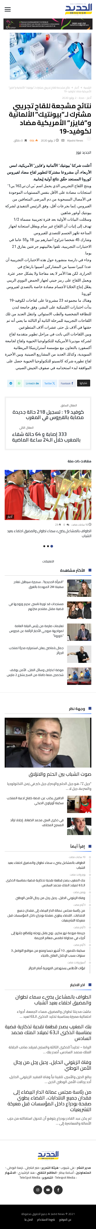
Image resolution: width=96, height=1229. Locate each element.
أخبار (77, 87)
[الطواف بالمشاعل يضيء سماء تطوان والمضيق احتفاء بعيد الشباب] (48, 495)
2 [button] (48, 546)
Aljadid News (75, 140)
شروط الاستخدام (46, 1219)
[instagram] (37, 1190)
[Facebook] (58, 1190)
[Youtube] (48, 1190)
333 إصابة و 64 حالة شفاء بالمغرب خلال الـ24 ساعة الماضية (46, 434)
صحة (81, 97)
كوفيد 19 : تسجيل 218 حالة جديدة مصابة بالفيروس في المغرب (48, 412)
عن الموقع (65, 1219)
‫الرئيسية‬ (87, 87)
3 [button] (44, 546)
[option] (48, 504)
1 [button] (51, 546)
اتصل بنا (28, 1219)
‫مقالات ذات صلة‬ (79, 462)
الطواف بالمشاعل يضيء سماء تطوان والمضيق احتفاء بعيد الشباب (49, 533)
